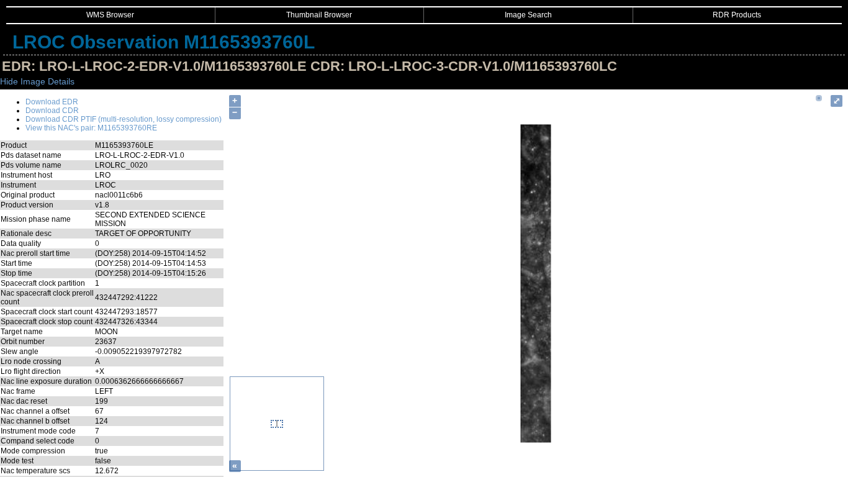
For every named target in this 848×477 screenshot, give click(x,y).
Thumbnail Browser (319, 15)
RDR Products (737, 15)
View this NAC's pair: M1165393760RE (91, 128)
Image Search (528, 15)
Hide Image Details (37, 81)
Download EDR (51, 102)
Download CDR (52, 110)
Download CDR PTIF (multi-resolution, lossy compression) (123, 119)
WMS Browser (110, 15)
